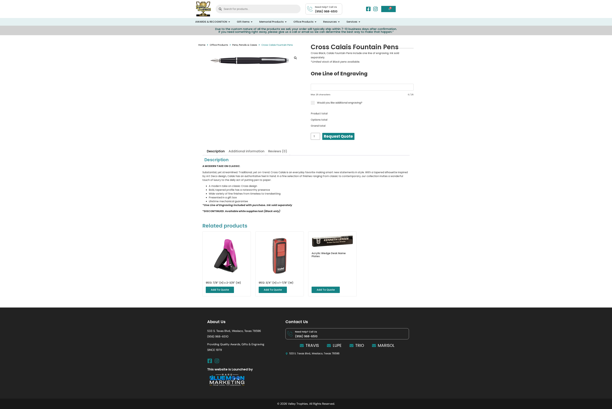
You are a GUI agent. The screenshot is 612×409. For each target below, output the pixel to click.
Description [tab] (216, 151)
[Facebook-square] (368, 8)
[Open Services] (359, 22)
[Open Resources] (339, 22)
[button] (295, 58)
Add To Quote (338, 136)
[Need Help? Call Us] (290, 334)
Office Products (219, 45)
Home (201, 45)
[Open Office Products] (315, 22)
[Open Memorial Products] (285, 22)
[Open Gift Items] (251, 22)
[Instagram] (375, 8)
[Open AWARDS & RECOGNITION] (229, 22)
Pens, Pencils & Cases (244, 45)
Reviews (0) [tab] (277, 151)
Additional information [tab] (246, 151)
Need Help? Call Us (306, 331)
